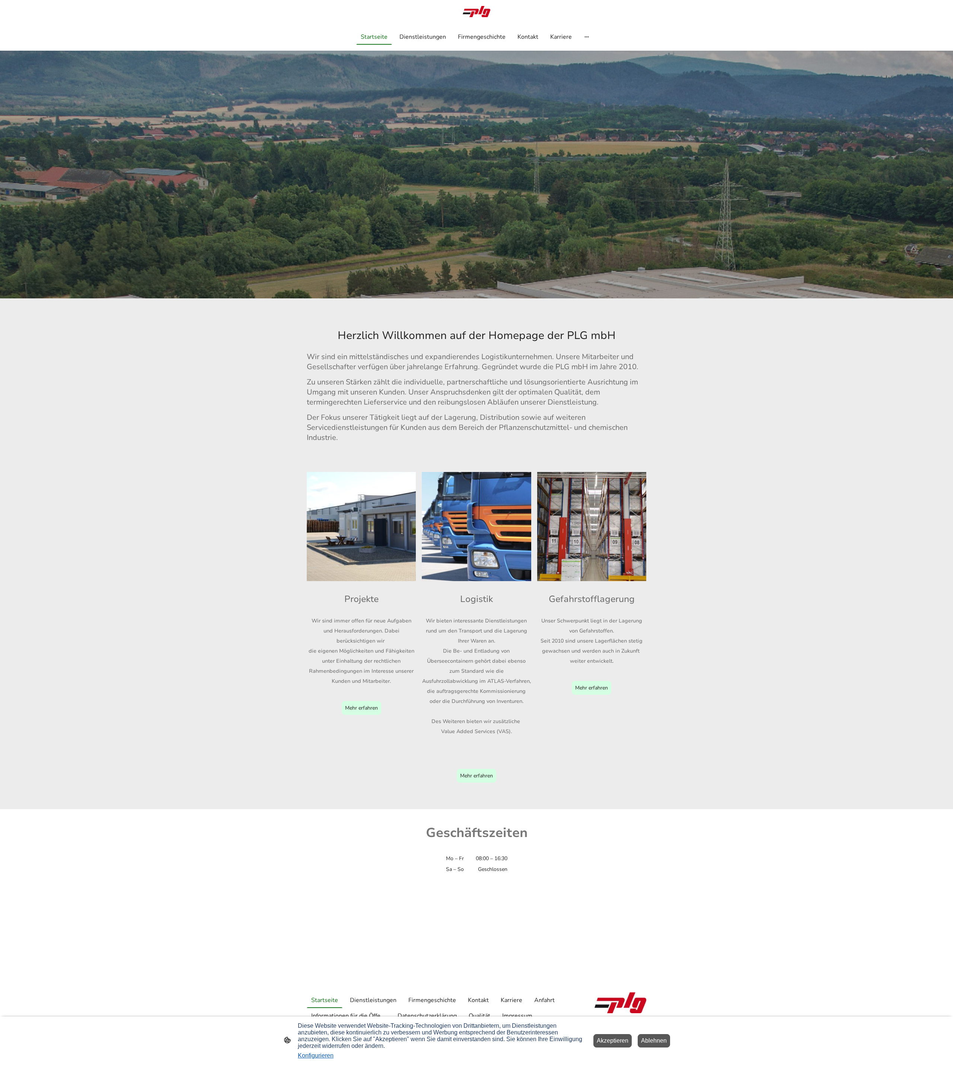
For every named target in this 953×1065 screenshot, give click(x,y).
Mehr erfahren (361, 707)
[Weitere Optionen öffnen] (586, 37)
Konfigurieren (316, 1055)
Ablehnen (654, 1040)
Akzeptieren (612, 1040)
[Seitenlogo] (476, 11)
